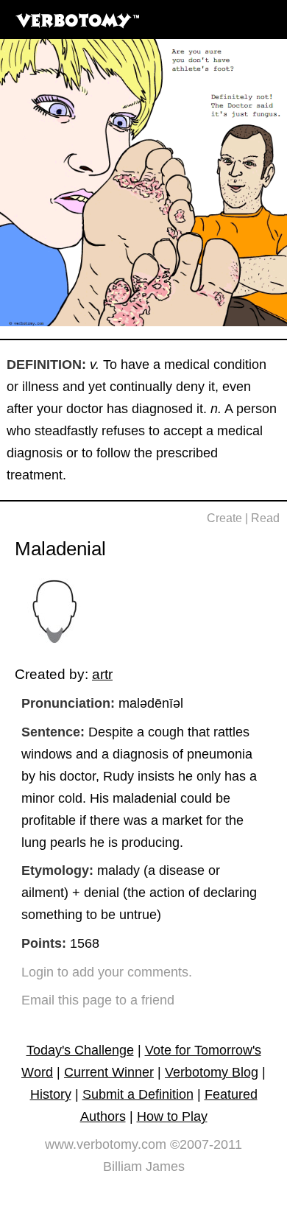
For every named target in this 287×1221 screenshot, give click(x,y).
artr (102, 674)
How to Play (172, 1116)
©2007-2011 (206, 1144)
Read (265, 518)
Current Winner (109, 1072)
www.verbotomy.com (105, 1144)
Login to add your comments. (106, 972)
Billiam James (144, 1166)
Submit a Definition (138, 1094)
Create (224, 518)
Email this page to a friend (97, 1000)
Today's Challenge (80, 1050)
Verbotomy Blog (211, 1072)
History (50, 1094)
